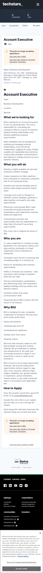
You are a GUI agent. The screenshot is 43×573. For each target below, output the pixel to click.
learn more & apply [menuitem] (9, 506)
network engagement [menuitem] (28, 504)
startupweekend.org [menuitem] (10, 519)
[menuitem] (38, 4)
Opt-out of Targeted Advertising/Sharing (21, 562)
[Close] (40, 533)
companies (14, 25)
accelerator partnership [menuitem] (29, 502)
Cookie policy (27, 467)
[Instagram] (27, 487)
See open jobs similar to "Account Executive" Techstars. (22, 61)
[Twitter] (22, 487)
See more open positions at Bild (21, 445)
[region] (21, 551)
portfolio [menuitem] (6, 504)
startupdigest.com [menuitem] (9, 526)
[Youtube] (16, 487)
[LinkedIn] (11, 487)
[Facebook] (6, 487)
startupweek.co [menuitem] (8, 522)
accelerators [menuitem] (7, 502)
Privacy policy (16, 467)
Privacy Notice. (23, 556)
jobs (4, 25)
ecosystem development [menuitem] (11, 516)
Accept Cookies (21, 569)
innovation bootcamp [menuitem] (28, 506)
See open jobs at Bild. (18, 57)
